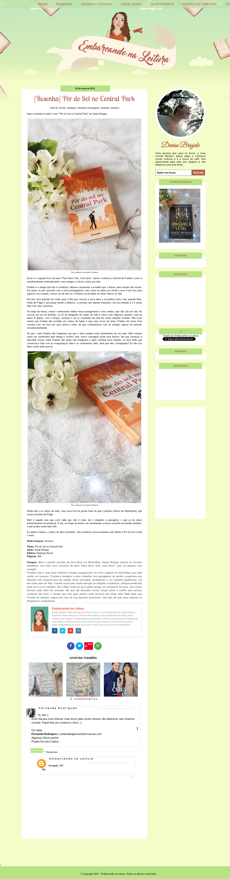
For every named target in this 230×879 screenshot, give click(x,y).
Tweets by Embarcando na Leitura (180, 335)
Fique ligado (131, 4)
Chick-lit (54, 108)
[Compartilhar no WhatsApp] (98, 646)
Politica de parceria (200, 4)
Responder (36, 750)
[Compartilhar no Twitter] (79, 646)
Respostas (52, 752)
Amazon (49, 541)
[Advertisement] (180, 465)
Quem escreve (162, 4)
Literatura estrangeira (88, 108)
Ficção (62, 108)
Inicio (43, 4)
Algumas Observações (45, 737)
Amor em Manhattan (125, 511)
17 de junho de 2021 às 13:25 (116, 708)
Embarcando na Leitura (68, 608)
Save (90, 644)
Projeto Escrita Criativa (44, 741)
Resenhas (64, 4)
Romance (114, 108)
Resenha (104, 108)
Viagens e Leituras (96, 4)
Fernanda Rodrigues (58, 708)
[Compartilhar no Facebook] (71, 646)
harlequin (71, 108)
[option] (179, 216)
